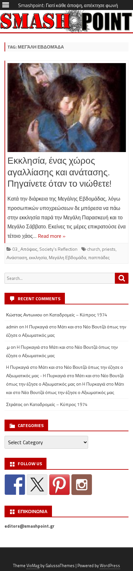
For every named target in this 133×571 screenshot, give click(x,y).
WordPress (110, 566)
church (93, 249)
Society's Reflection (58, 249)
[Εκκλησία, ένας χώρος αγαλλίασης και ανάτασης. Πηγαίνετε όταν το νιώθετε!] (66, 109)
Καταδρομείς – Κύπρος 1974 (78, 314)
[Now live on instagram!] (81, 484)
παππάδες (99, 257)
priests (109, 249)
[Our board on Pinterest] (59, 484)
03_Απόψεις (24, 249)
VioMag (32, 566)
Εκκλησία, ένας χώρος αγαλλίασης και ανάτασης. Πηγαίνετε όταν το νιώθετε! (59, 172)
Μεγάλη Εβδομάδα (67, 257)
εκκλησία (38, 257)
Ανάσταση (16, 257)
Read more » (52, 236)
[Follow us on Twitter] (37, 484)
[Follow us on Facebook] (15, 484)
